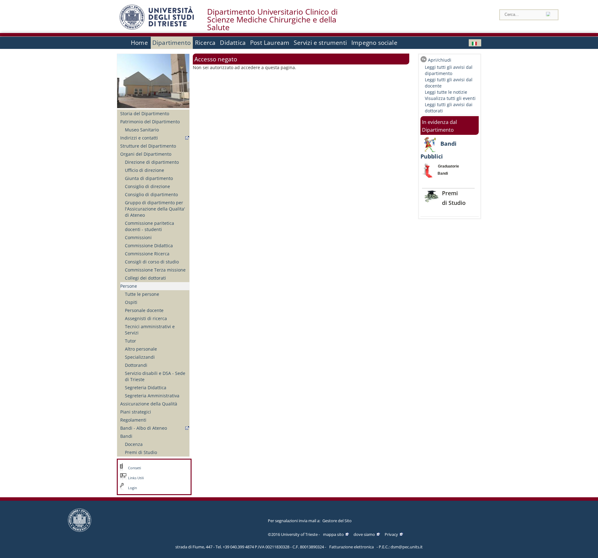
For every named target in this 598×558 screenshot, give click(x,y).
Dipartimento (171, 43)
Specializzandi (140, 357)
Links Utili (136, 478)
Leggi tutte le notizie (446, 92)
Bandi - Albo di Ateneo (143, 428)
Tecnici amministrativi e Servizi (150, 330)
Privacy (391, 534)
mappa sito (333, 534)
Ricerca (205, 43)
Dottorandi (136, 365)
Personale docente (144, 310)
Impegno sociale (374, 43)
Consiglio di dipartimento (151, 194)
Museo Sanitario (142, 130)
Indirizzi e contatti (139, 138)
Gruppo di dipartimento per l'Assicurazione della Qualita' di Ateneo (155, 209)
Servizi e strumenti (320, 43)
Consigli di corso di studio (152, 262)
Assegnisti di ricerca (146, 318)
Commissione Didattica (149, 245)
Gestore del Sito (337, 520)
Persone (128, 286)
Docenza (134, 444)
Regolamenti (133, 420)
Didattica (233, 43)
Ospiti (131, 302)
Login (132, 488)
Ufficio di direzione (144, 170)
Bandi (126, 436)
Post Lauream (269, 43)
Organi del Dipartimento (145, 154)
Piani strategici (135, 412)
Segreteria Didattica (145, 387)
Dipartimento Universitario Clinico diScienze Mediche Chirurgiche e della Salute (272, 19)
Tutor (130, 341)
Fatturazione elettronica (351, 547)
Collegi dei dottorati (145, 278)
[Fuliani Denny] (475, 42)
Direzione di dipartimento (152, 162)
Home (139, 43)
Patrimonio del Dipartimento (150, 122)
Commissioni (138, 237)
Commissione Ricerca (147, 254)
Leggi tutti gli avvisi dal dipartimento (448, 70)
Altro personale (141, 349)
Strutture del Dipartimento (148, 146)
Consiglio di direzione (147, 186)
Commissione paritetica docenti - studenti (149, 226)
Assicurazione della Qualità (148, 404)
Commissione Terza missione (155, 270)
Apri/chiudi (439, 60)
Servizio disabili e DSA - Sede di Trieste (155, 376)
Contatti (134, 468)
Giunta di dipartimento (149, 178)
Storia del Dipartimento (144, 113)
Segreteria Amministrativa (152, 396)
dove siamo (364, 534)
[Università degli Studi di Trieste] (157, 28)
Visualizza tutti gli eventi (450, 98)
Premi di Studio (141, 452)
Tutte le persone (142, 294)
